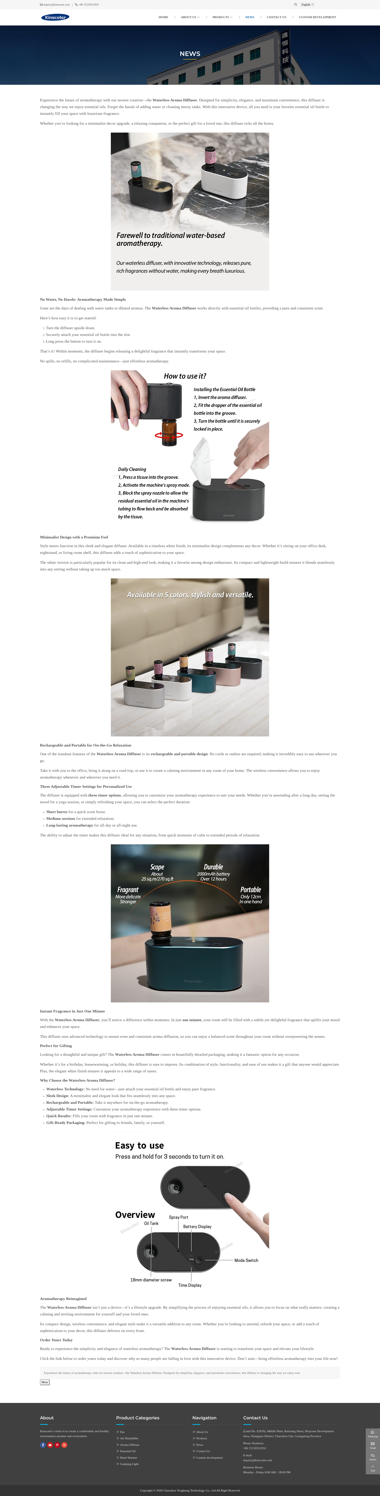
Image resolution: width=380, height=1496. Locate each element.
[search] (296, 4)
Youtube (50, 1445)
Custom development (317, 17)
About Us (188, 17)
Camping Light (129, 1464)
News (249, 17)
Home (163, 17)
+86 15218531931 (89, 4)
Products (221, 17)
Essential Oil (128, 1451)
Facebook (43, 1445)
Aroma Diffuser (130, 1444)
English (306, 4)
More (45, 1382)
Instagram (64, 1445)
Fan (122, 1432)
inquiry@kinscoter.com (57, 4)
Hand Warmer (128, 1457)
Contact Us (276, 17)
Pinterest (57, 1445)
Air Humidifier (129, 1438)
